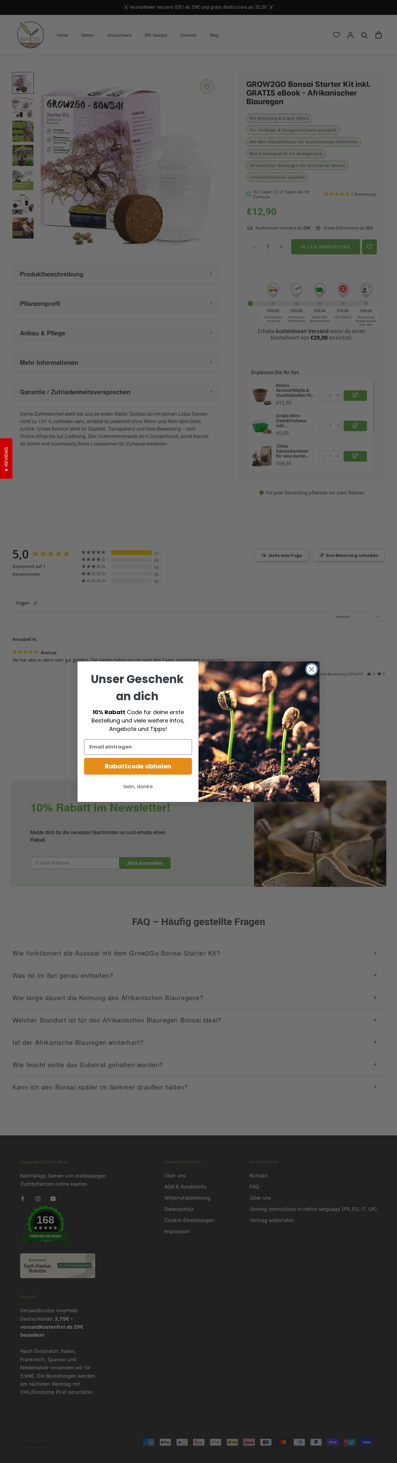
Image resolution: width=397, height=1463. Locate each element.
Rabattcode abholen (138, 766)
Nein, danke (138, 786)
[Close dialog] (311, 669)
